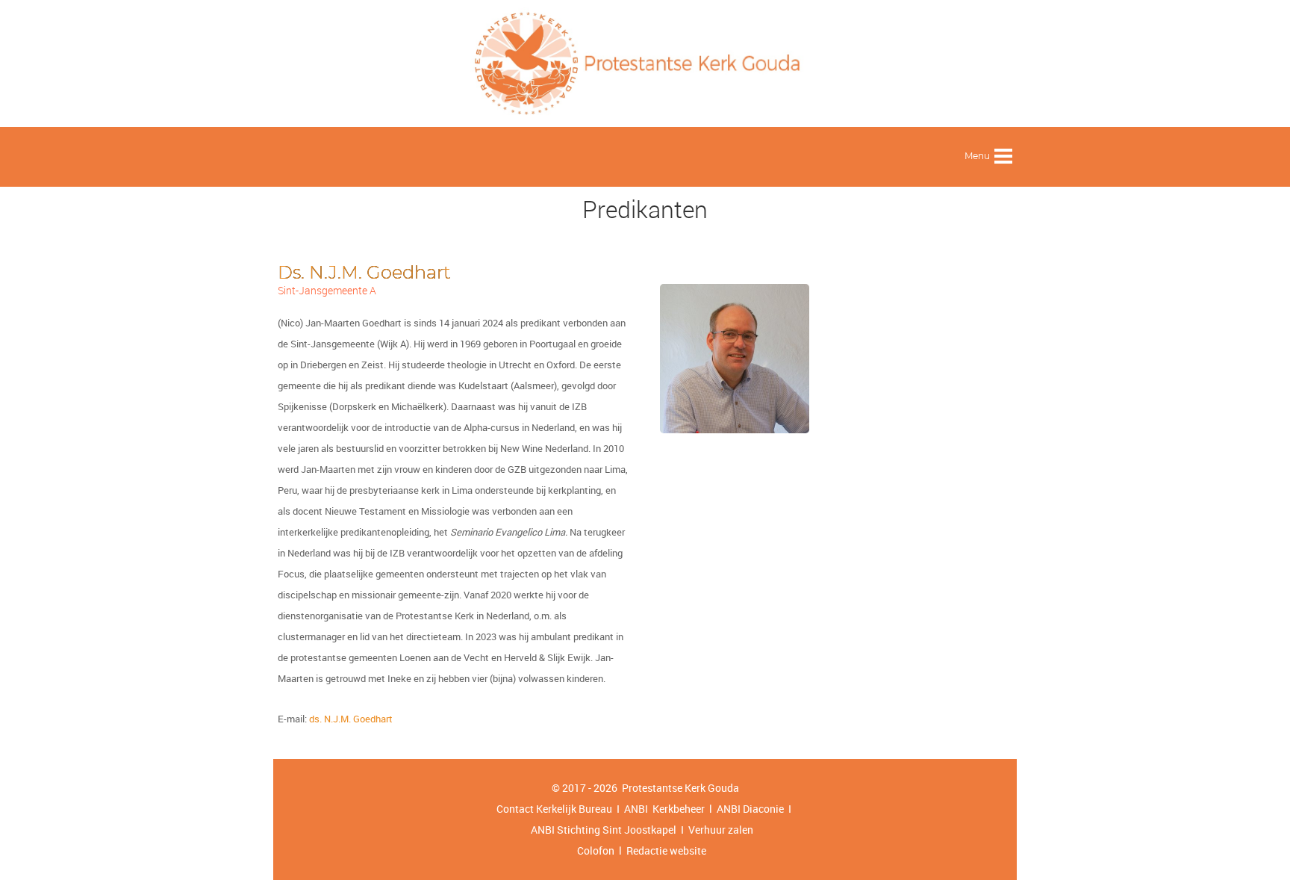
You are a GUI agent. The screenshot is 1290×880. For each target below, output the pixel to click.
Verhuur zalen (720, 829)
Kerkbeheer (676, 809)
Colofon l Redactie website (641, 850)
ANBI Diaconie (751, 809)
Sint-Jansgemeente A (327, 290)
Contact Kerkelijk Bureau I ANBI (572, 809)
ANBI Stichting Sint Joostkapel (603, 829)
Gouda (723, 788)
